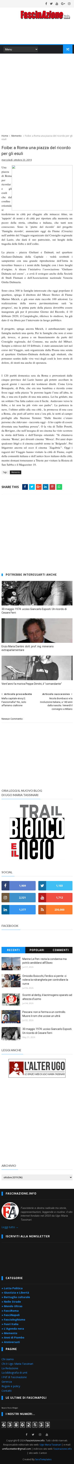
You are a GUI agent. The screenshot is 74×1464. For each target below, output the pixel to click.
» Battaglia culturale (16, 1297)
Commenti (61, 950)
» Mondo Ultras (12, 1306)
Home (5, 135)
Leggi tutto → (10, 1227)
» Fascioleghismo (13, 1319)
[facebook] (46, 3)
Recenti (13, 950)
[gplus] (63, 3)
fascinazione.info (63, 1448)
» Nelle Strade (11, 1301)
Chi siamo (8, 1359)
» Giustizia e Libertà (15, 1292)
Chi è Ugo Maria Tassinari (17, 1363)
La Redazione (10, 1368)
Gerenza (7, 1381)
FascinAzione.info (35, 1440)
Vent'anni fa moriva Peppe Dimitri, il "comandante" (32, 683)
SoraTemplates (43, 1459)
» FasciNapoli (11, 1315)
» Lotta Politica (12, 1288)
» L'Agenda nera (13, 1328)
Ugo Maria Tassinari (50, 1444)
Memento (16, 135)
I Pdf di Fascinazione (14, 1377)
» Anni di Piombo (13, 1337)
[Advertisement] (37, 93)
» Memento (9, 1333)
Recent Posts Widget (10, 1408)
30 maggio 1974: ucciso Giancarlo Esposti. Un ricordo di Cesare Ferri (34, 611)
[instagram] (69, 3)
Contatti (6, 1390)
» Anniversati (11, 1342)
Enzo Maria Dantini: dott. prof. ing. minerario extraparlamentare (28, 648)
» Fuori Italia (10, 1324)
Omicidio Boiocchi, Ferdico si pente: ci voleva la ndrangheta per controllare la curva (45, 979)
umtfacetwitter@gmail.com (16, 1448)
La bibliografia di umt (14, 1372)
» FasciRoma (10, 1310)
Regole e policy (11, 1386)
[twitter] (51, 3)
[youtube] (57, 3)
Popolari (37, 950)
